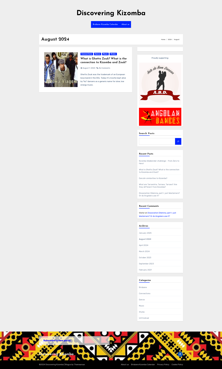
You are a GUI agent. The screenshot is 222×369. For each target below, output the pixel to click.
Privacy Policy (163, 364)
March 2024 (144, 251)
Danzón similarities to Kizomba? (153, 178)
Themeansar (79, 364)
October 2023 (145, 257)
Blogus (68, 364)
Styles (113, 54)
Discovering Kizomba (111, 13)
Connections (86, 54)
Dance (97, 54)
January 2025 (145, 233)
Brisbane (143, 287)
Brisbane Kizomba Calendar (105, 24)
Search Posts (146, 133)
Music (105, 54)
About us (125, 24)
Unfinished (144, 318)
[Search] (178, 141)
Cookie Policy (177, 364)
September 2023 (146, 264)
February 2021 (145, 270)
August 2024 (145, 239)
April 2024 (143, 245)
